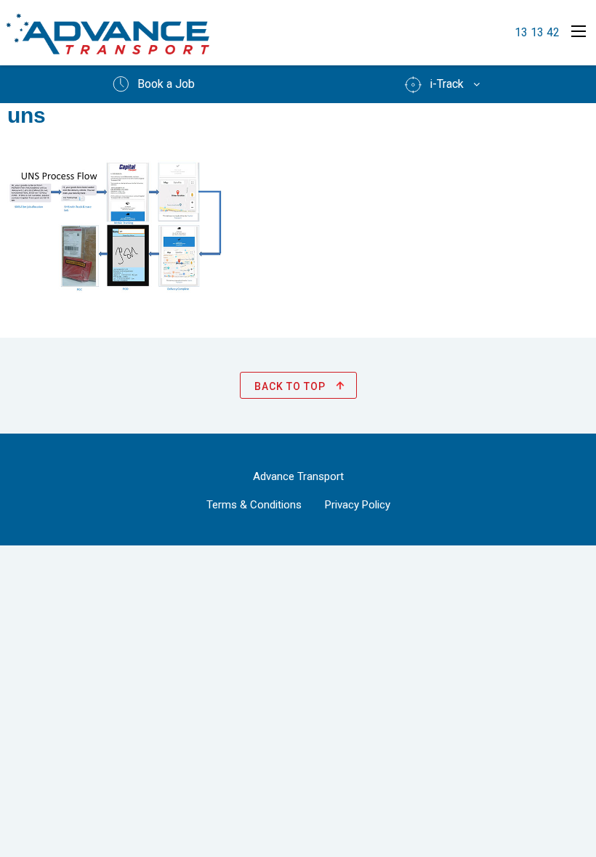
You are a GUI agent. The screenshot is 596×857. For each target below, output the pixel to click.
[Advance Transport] (107, 33)
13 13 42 (537, 32)
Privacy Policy (357, 505)
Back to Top (291, 386)
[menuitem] (152, 84)
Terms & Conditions (254, 505)
